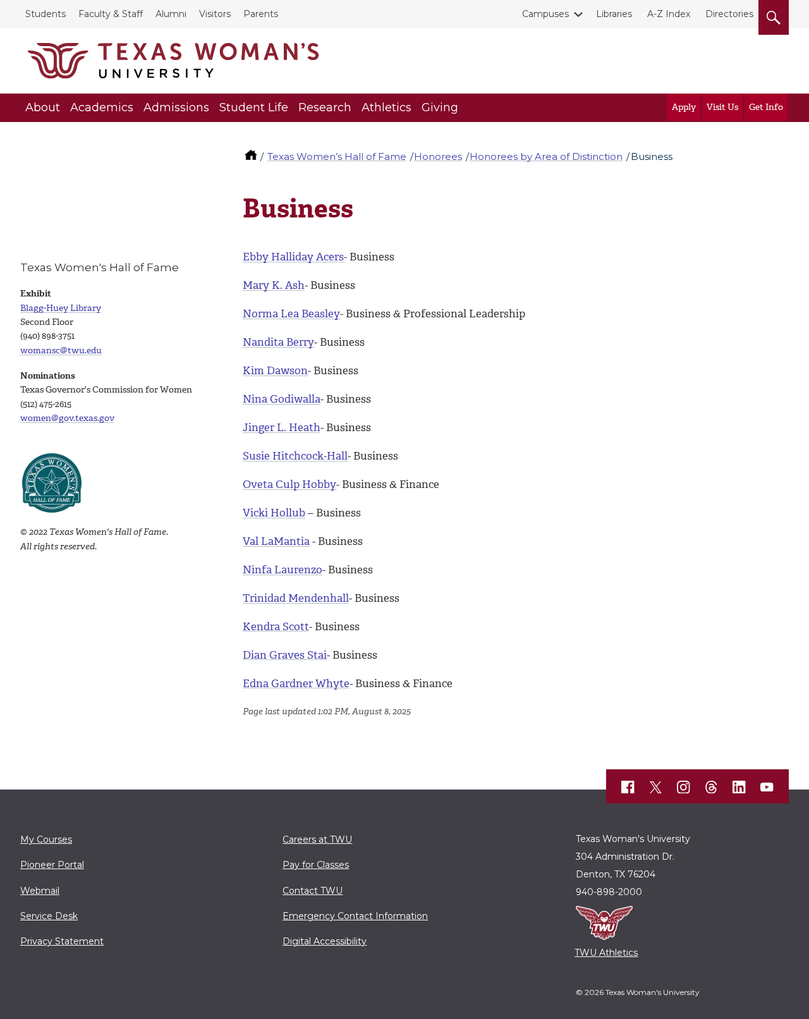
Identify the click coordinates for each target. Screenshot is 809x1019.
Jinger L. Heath (281, 427)
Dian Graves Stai (285, 655)
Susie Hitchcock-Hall (295, 456)
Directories (729, 14)
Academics (101, 107)
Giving (440, 107)
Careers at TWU (317, 839)
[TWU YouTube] (767, 787)
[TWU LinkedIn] (739, 787)
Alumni (170, 14)
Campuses (545, 14)
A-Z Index (668, 14)
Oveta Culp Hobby (289, 484)
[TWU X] (656, 787)
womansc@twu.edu (61, 351)
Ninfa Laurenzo (282, 570)
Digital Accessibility (325, 941)
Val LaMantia (276, 541)
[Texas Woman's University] (173, 60)
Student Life (253, 107)
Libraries (614, 14)
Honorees (438, 156)
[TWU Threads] (711, 787)
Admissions (176, 107)
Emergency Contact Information (355, 916)
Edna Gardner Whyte (296, 683)
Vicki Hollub (274, 513)
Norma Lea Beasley (291, 313)
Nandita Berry (278, 342)
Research (324, 107)
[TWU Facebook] (628, 787)
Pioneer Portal (52, 864)
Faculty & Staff (110, 14)
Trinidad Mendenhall (296, 598)
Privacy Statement (62, 941)
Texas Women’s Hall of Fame (336, 156)
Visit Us (722, 107)
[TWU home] (252, 156)
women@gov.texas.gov (67, 418)
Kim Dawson (275, 370)
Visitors (215, 14)
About (42, 107)
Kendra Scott (276, 626)
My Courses (46, 839)
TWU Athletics (606, 952)
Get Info (766, 107)
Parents (260, 14)
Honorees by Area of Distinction (546, 156)
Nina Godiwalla (281, 399)
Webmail (39, 890)
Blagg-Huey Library (60, 308)
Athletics (386, 107)
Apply (684, 107)
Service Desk (49, 916)
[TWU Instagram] (683, 787)
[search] (773, 15)
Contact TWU (313, 890)
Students (45, 14)
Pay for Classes (316, 864)
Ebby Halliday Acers (293, 257)
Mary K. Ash (274, 285)
